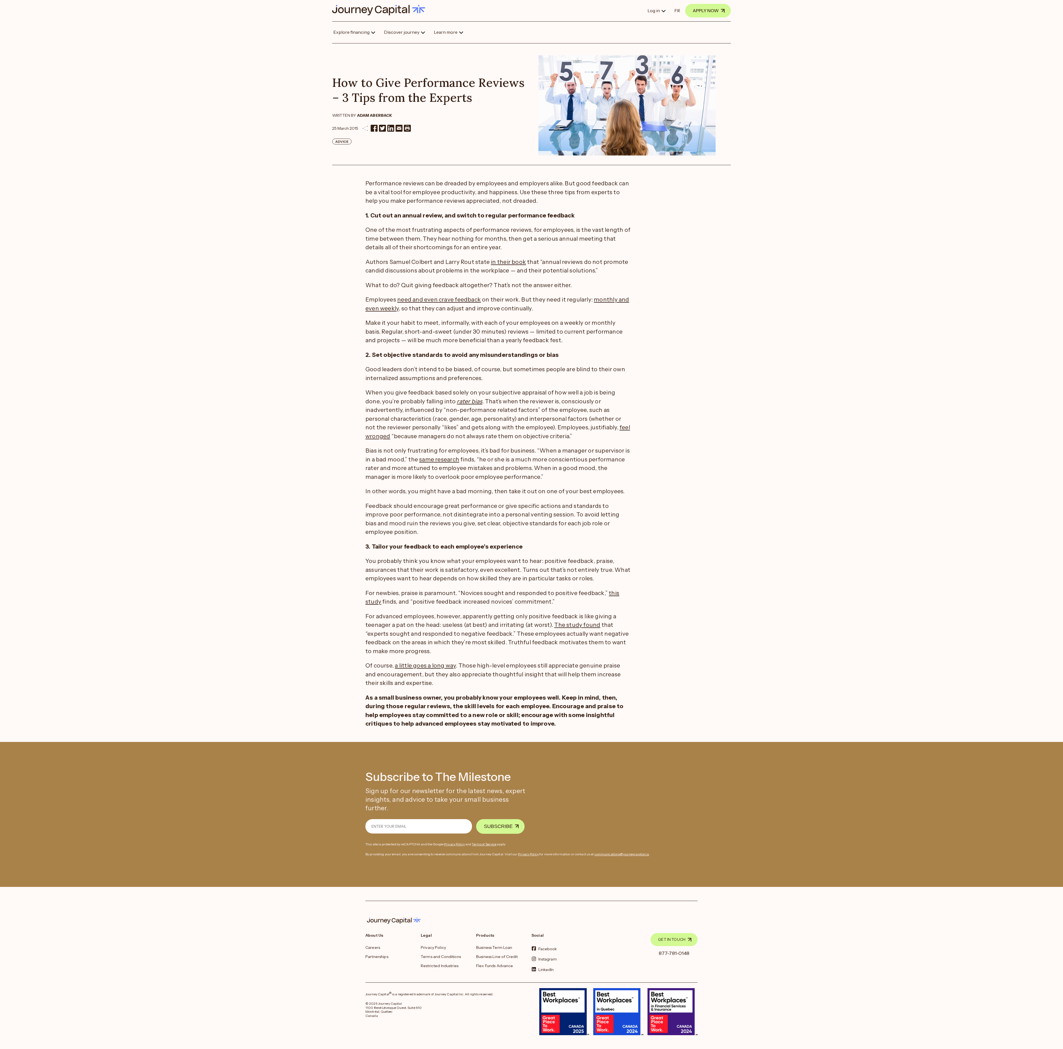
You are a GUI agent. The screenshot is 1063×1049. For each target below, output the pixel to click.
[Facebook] (374, 128)
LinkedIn (546, 969)
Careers (372, 947)
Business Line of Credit (497, 956)
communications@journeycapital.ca (622, 854)
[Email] (399, 128)
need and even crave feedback (439, 299)
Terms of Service (484, 844)
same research (439, 459)
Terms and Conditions (441, 956)
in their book (508, 261)
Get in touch (671, 939)
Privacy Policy (454, 844)
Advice (342, 141)
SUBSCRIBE (498, 826)
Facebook (547, 948)
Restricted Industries (439, 965)
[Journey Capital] (381, 10)
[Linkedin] (390, 128)
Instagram (547, 959)
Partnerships (376, 956)
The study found (577, 624)
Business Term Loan (494, 947)
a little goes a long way (425, 665)
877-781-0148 (674, 953)
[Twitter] (382, 128)
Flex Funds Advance (494, 965)
